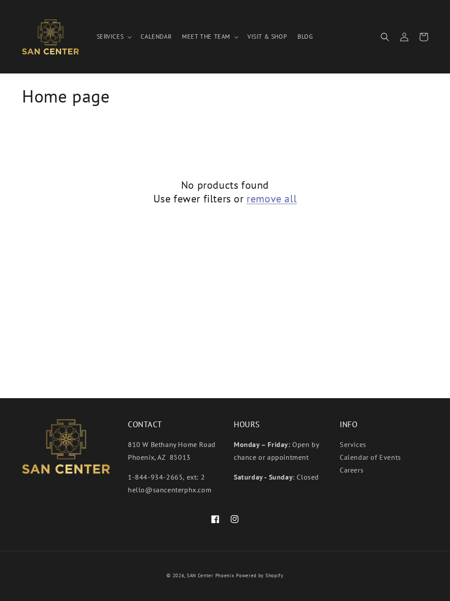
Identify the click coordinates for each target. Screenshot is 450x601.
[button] (113, 36)
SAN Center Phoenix (211, 575)
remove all (272, 198)
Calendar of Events (370, 457)
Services (353, 444)
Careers (351, 469)
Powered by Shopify (259, 575)
